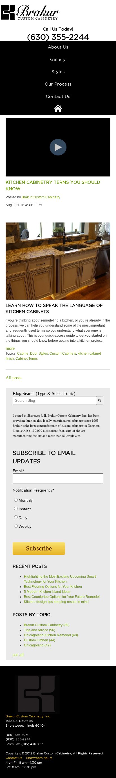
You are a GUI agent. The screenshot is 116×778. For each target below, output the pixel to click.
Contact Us (14, 757)
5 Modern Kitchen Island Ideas (47, 592)
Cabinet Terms (26, 359)
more (10, 348)
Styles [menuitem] (58, 71)
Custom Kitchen (39, 640)
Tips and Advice (39, 630)
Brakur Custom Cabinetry (41, 197)
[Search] (99, 400)
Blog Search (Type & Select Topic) (44, 393)
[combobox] (54, 400)
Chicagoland (37, 645)
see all (18, 654)
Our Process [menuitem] (58, 84)
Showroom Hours (39, 757)
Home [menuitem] (58, 109)
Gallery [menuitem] (58, 59)
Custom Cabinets (63, 353)
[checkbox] (58, 514)
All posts (13, 377)
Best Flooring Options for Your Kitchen (53, 587)
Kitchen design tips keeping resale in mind (56, 602)
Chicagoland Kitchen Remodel (51, 635)
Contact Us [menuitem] (58, 96)
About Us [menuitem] (58, 47)
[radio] (58, 501)
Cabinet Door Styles (32, 353)
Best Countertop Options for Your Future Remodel (62, 597)
